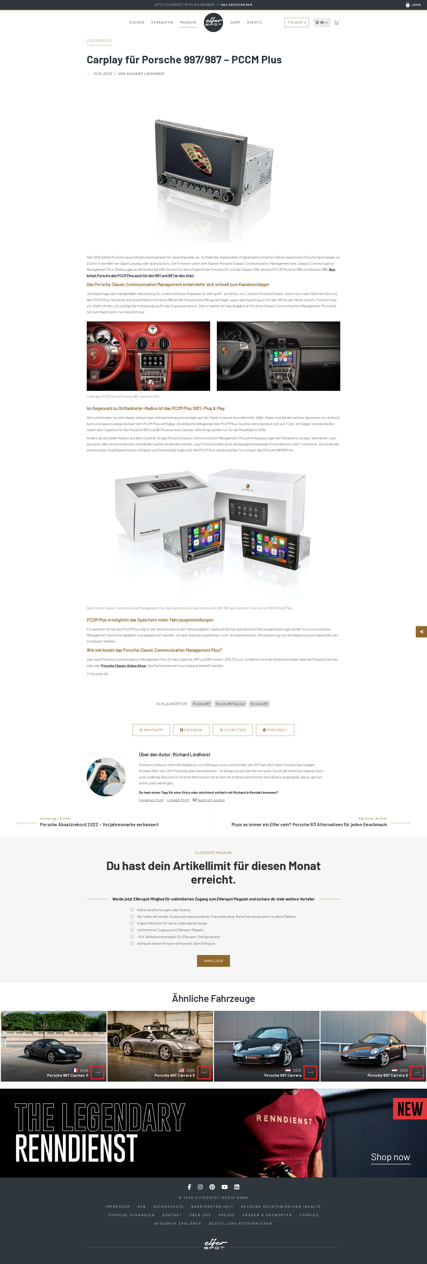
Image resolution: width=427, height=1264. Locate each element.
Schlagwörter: (172, 703)
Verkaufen (162, 22)
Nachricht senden (211, 800)
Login (416, 4)
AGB (142, 1206)
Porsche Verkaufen (131, 1215)
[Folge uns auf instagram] (200, 1187)
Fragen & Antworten (267, 1215)
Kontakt (172, 1215)
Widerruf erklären (178, 1223)
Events (254, 22)
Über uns (200, 1215)
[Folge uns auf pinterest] (212, 1187)
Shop (236, 22)
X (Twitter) (234, 730)
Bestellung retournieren (240, 1223)
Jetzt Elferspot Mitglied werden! (203, 4)
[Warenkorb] (336, 22)
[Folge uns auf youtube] (224, 1187)
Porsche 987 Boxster (230, 704)
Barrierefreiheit (212, 1206)
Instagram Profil (151, 800)
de (322, 22)
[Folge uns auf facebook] (189, 1187)
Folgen (295, 22)
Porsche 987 (201, 704)
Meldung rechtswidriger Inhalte (281, 1206)
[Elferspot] (213, 22)
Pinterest (277, 730)
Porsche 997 (259, 704)
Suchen (137, 22)
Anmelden (213, 961)
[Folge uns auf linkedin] (237, 1187)
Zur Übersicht (99, 40)
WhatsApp (153, 730)
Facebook (193, 730)
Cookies (309, 1215)
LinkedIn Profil (178, 800)
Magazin (188, 22)
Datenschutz (168, 1206)
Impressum (118, 1206)
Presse (227, 1215)
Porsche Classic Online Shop (123, 665)
